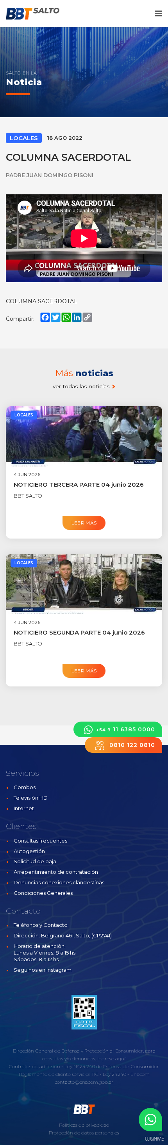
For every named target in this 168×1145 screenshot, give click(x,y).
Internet (24, 808)
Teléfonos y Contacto (41, 925)
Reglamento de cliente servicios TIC (58, 1074)
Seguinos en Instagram (42, 970)
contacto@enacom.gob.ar (84, 1082)
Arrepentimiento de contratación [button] (56, 872)
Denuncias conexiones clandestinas (59, 882)
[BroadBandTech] (38, 13)
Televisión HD (31, 798)
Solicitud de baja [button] (35, 861)
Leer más (84, 523)
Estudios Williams (154, 1139)
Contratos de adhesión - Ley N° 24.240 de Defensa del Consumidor (84, 1066)
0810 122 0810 (131, 745)
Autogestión (29, 851)
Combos (25, 787)
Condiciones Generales (43, 893)
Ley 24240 (114, 1074)
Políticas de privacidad (84, 1125)
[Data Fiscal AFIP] (84, 1012)
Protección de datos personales (84, 1133)
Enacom (140, 1074)
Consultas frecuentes (40, 840)
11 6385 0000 (125, 729)
